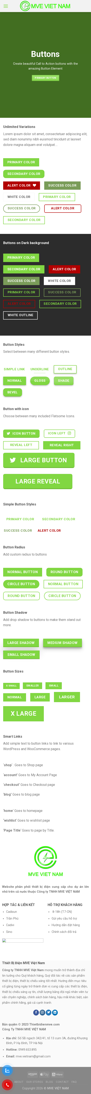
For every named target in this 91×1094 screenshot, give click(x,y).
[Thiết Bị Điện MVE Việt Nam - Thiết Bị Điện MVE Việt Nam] (45, 6)
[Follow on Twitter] (48, 1013)
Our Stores (34, 1081)
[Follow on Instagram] (42, 1013)
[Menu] (5, 6)
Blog (49, 1081)
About (18, 1081)
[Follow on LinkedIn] (55, 1013)
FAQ (74, 1081)
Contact (62, 1081)
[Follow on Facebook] (36, 1013)
